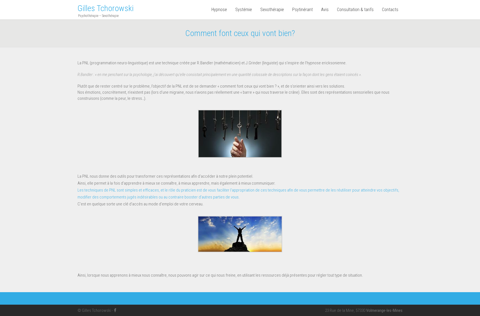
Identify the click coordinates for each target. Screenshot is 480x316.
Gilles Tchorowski (106, 8)
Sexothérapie (272, 9)
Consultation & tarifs (355, 9)
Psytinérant (302, 9)
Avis (325, 9)
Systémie (243, 9)
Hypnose (219, 9)
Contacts (390, 9)
